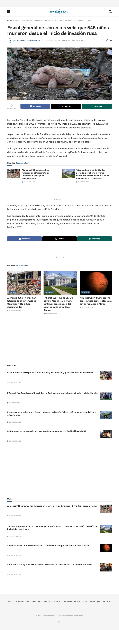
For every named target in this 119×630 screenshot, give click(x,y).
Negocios (57, 601)
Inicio (10, 601)
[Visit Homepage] (59, 11)
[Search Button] (110, 11)
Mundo (82, 40)
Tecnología (95, 601)
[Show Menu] (8, 11)
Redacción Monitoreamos (28, 40)
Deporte (106, 601)
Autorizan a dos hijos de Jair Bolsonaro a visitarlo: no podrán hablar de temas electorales (49, 564)
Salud (84, 601)
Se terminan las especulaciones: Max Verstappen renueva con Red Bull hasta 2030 (46, 431)
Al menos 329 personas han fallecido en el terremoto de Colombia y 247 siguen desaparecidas (52, 506)
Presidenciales (22, 601)
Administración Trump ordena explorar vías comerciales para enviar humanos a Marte (96, 301)
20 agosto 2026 (15, 422)
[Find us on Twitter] (58, 622)
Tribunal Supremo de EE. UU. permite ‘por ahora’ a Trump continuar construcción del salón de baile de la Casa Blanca (58, 304)
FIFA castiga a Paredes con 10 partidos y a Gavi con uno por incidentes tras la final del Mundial (52, 393)
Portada (10, 20)
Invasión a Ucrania (69, 40)
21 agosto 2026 (29, 182)
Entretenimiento (72, 601)
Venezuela (37, 601)
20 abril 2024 (51, 40)
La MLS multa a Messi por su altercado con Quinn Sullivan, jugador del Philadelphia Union (50, 372)
